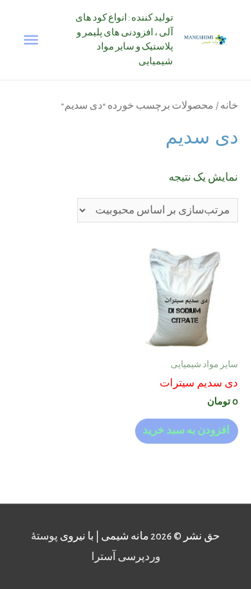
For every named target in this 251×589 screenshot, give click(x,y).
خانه (229, 105)
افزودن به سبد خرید (186, 430)
